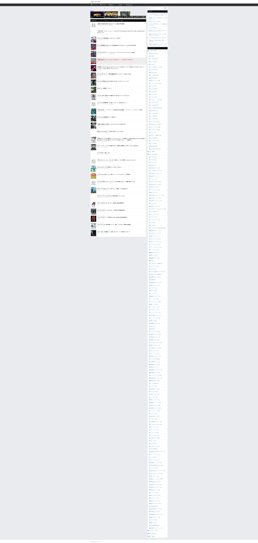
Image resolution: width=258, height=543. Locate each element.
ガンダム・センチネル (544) (155, 83)
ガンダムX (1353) (153, 97)
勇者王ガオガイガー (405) (155, 405)
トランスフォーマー (104, 51)
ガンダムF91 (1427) (154, 102)
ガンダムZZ (102, 187)
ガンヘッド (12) (153, 293)
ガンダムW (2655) (153, 88)
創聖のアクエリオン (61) (155, 345)
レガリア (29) (152, 222)
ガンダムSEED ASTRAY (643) (156, 108)
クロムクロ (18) (153, 440)
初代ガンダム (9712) (154, 53)
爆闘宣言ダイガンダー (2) (155, 252)
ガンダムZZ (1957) (153, 69)
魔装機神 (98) (152, 279)
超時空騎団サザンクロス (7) (155, 282)
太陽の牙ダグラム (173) (154, 416)
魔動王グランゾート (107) (155, 517)
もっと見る (119, 8)
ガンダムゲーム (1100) (154, 140)
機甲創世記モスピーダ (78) (155, 481)
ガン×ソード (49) (153, 288)
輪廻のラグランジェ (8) (154, 500)
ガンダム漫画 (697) (154, 138)
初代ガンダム (106, 8)
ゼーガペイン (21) (153, 413)
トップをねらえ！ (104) (154, 446)
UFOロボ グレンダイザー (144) (156, 473)
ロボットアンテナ (95, 2)
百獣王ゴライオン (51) (154, 187)
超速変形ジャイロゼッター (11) (156, 369)
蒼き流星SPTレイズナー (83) (156, 421)
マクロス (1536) (153, 159)
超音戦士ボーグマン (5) (154, 206)
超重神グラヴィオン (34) (155, 489)
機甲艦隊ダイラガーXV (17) (155, 277)
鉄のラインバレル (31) (154, 498)
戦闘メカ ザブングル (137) (155, 495)
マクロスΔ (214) (153, 443)
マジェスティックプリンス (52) (156, 342)
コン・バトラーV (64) (154, 298)
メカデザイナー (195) (153, 530)
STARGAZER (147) (154, 110)
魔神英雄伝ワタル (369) (154, 380)
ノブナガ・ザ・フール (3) (155, 219)
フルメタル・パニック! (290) (155, 375)
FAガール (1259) (153, 290)
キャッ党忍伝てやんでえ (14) (156, 170)
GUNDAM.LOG (105, 39)
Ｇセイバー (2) (153, 132)
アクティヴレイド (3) (154, 435)
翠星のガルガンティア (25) (155, 503)
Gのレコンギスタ (102, 65)
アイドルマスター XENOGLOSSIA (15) (157, 228)
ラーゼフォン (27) (153, 178)
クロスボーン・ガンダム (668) (156, 99)
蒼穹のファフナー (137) (154, 394)
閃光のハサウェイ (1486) (155, 80)
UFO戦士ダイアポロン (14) (155, 173)
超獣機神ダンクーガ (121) (155, 364)
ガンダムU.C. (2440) (154, 113)
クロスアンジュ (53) (154, 391)
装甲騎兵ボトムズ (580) (154, 389)
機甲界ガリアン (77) (154, 367)
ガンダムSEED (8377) (154, 105)
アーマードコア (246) (154, 432)
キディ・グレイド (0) (154, 459)
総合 (92, 8)
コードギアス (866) (154, 397)
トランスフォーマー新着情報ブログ (109, 53)
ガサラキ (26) (152, 268)
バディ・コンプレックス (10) (156, 247)
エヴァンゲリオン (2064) (155, 331)
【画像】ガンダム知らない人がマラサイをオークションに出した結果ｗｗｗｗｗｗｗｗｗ (158, 44)
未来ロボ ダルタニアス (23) (155, 181)
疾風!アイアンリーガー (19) (155, 241)
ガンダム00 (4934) (153, 116)
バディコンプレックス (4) (155, 454)
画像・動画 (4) (152, 536)
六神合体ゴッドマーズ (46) (155, 408)
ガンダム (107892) (152, 50)
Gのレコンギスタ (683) (154, 121)
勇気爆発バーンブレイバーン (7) (156, 528)
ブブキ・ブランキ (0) (154, 429)
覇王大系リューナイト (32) (155, 198)
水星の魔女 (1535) (153, 146)
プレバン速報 (105, 33)
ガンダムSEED (102, 180)
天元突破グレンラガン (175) (155, 348)
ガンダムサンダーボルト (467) (156, 424)
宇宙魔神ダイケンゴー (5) (155, 323)
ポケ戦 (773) (152, 64)
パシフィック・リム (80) (155, 410)
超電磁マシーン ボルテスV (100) (156, 479)
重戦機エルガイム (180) (154, 339)
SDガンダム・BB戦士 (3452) (155, 135)
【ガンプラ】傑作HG (152, 27)
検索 (165, 8)
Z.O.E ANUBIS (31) (154, 449)
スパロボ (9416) (153, 157)
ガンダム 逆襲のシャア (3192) (156, 67)
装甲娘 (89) (152, 329)
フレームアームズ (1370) (155, 318)
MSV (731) (152, 56)
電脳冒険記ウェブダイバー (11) (156, 514)
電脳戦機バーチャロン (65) (155, 334)
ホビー (101, 8)
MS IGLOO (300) (153, 72)
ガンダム (96, 8)
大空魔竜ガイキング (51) (155, 361)
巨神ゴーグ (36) (153, 320)
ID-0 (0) (151, 260)
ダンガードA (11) (153, 162)
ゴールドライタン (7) (154, 266)
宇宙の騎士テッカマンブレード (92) (157, 195)
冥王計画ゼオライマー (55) (155, 184)
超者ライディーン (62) (154, 476)
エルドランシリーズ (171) (155, 244)
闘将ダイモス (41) (153, 255)
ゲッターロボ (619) (154, 468)
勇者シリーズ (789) (154, 304)
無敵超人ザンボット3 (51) (155, 296)
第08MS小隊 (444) (153, 78)
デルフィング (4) (153, 217)
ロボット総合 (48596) (153, 154)
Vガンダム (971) (153, 86)
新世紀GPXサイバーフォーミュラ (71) (157, 470)
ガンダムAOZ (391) (154, 58)
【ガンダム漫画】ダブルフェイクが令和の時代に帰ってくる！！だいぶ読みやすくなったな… (158, 14)
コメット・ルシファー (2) (155, 312)
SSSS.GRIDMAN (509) (154, 525)
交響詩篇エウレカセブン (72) (156, 484)
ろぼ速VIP (105, 69)
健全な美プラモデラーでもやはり (155, 21)
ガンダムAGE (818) (154, 118)
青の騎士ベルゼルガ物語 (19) (156, 274)
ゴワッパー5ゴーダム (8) (155, 189)
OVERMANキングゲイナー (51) (156, 378)
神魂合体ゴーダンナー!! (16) (155, 487)
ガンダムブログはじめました (108, 89)
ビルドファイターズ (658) (155, 127)
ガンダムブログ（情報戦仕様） (108, 25)
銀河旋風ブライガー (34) (155, 511)
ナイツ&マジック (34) (154, 309)
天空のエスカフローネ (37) (155, 238)
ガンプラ (103, 44)
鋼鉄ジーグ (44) (153, 522)
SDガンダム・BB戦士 (111, 230)
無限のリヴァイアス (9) (154, 285)
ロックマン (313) (153, 203)
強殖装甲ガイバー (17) (154, 176)
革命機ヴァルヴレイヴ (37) (155, 356)
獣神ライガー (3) (153, 192)
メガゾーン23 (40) (153, 519)
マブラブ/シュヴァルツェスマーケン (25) (158, 208)
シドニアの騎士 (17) (154, 211)
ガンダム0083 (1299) (154, 75)
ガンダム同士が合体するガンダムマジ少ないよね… (158, 37)
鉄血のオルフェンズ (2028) (155, 124)
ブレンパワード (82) (154, 492)
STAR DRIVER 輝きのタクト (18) (156, 465)
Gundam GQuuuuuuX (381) (155, 148)
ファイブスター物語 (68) (155, 359)
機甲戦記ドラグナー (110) (155, 337)
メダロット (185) (153, 419)
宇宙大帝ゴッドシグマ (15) (155, 233)
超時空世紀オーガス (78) (155, 168)
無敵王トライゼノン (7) (154, 236)
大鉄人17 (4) (152, 326)
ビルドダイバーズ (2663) (155, 129)
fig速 (104, 111)
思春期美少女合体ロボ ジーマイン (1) (157, 451)
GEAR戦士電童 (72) (154, 506)
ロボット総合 (112, 8)
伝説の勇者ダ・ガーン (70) (155, 315)
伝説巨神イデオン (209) (154, 438)
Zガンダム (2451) (153, 61)
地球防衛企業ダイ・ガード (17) (156, 509)
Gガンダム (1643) (153, 94)
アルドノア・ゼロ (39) (154, 353)
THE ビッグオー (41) (154, 350)
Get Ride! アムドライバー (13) (156, 200)
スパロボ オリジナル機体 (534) (156, 263)
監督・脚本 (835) (152, 533)
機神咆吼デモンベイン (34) (155, 230)
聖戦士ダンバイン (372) (154, 399)
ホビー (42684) (152, 151)
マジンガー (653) (153, 386)
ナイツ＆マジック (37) (154, 307)
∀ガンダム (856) (153, 91)
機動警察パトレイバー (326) (155, 402)
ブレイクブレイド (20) (154, 249)
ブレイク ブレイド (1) (154, 214)
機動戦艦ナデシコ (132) (154, 258)
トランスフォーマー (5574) (155, 301)
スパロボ (101, 230)
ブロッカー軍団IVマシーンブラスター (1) (158, 271)
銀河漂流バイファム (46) (155, 372)
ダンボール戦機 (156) (154, 383)
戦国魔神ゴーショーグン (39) (156, 462)
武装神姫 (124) (153, 165)
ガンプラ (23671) (153, 143)
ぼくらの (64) (152, 225)
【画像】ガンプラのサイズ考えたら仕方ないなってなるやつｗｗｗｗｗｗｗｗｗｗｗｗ (158, 31)
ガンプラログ (105, 61)
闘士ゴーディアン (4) (154, 427)
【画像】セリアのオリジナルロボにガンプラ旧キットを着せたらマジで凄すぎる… (158, 34)
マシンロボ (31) (153, 457)
